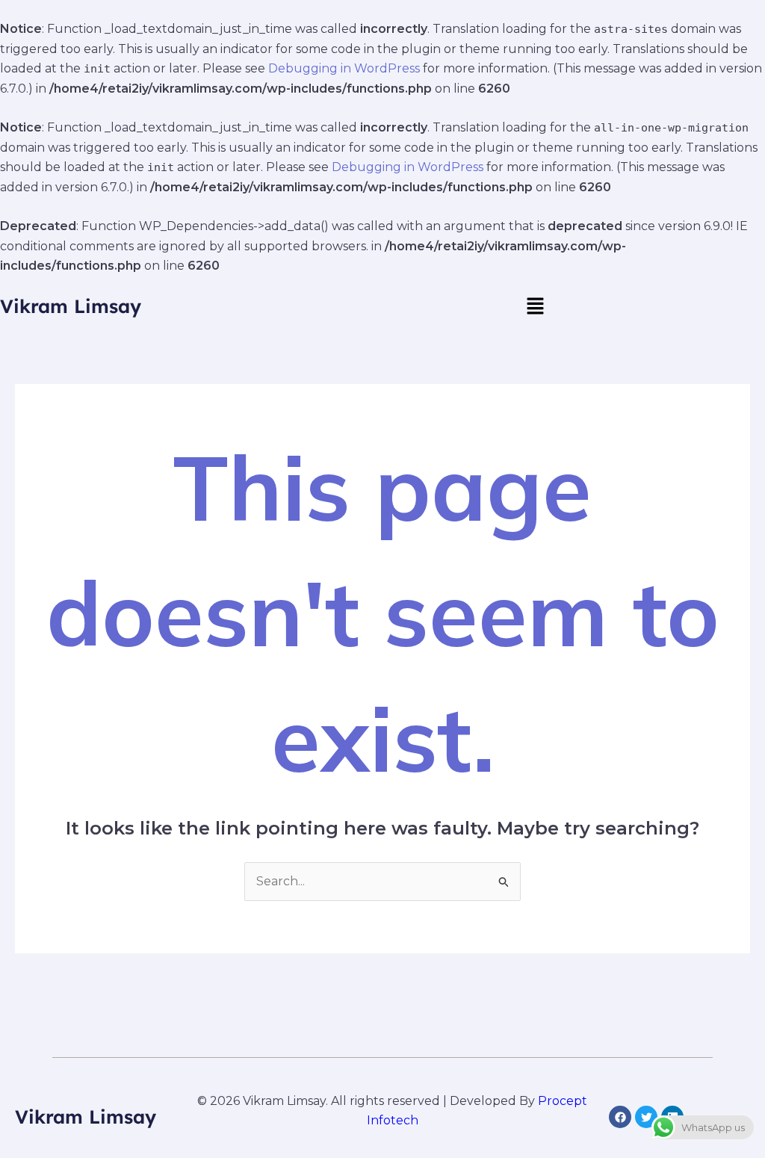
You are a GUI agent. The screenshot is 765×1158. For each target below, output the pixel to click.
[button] (535, 306)
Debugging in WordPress (344, 68)
